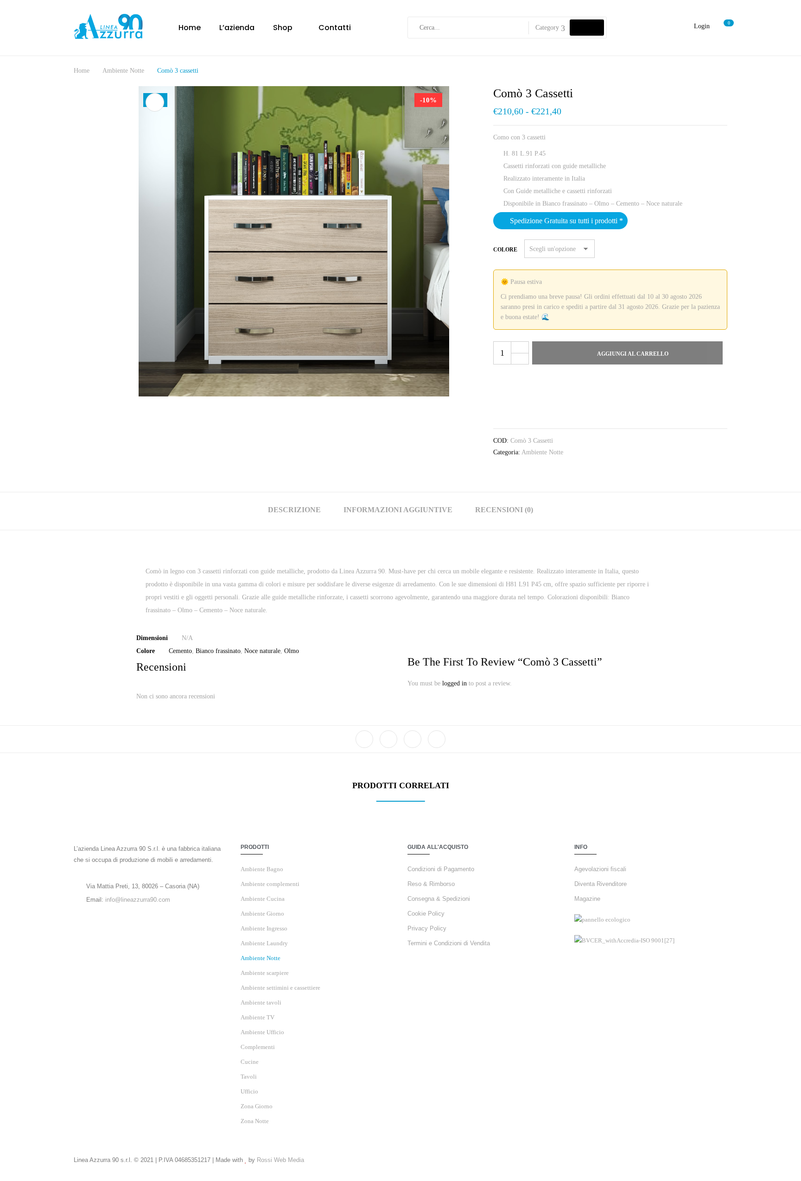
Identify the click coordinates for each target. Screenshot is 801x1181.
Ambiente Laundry (264, 943)
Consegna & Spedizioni (438, 898)
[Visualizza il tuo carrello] (724, 27)
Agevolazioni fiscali (600, 869)
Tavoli (249, 1076)
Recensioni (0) (504, 510)
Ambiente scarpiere (265, 972)
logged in (454, 683)
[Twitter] (388, 739)
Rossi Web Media (280, 1159)
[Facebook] (364, 739)
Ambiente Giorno (262, 913)
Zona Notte (255, 1121)
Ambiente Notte (123, 70)
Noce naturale (262, 650)
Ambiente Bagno (262, 869)
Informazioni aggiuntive (397, 510)
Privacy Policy (426, 928)
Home (81, 70)
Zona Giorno (257, 1106)
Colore (505, 249)
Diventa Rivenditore (600, 883)
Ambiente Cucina (263, 898)
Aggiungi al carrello (632, 354)
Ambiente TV (257, 1017)
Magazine (587, 898)
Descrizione (294, 510)
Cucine (250, 1061)
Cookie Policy (426, 913)
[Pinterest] (436, 739)
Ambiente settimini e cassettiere (280, 987)
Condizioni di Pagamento (440, 869)
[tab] (294, 511)
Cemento (180, 650)
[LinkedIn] (412, 739)
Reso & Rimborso (431, 883)
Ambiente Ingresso (264, 928)
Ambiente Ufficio (262, 1032)
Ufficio (249, 1091)
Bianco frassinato (218, 650)
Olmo (291, 650)
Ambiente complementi (270, 883)
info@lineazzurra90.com (137, 899)
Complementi (258, 1046)
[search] (587, 27)
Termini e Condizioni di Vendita (448, 943)
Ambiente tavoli (261, 1002)
